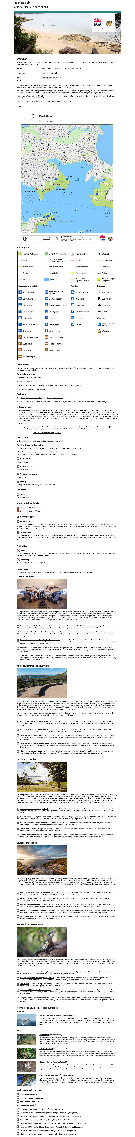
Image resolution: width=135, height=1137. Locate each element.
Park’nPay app (24, 420)
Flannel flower (45, 1062)
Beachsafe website (56, 526)
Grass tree (44, 1035)
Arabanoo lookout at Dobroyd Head (35, 98)
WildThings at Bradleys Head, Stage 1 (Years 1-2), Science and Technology (48, 1134)
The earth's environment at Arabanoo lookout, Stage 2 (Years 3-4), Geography (50, 1116)
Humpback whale (47, 1015)
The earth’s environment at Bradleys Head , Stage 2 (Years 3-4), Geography (49, 1113)
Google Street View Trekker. (61, 101)
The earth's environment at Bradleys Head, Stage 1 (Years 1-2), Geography (48, 1120)
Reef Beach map (30, 511)
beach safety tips (101, 526)
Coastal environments (28, 1095)
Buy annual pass (41, 433)
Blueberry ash (45, 1049)
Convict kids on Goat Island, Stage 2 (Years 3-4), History (41, 1109)
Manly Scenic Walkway (56, 91)
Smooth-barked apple (49, 1075)
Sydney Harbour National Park (52, 69)
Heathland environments (29, 1102)
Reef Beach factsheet (28, 507)
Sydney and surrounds (73, 69)
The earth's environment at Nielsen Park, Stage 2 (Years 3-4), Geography (48, 1131)
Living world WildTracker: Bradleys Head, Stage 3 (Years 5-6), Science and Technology (53, 1123)
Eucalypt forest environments (31, 1098)
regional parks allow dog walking (102, 554)
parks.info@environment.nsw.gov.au (32, 390)
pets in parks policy (29, 555)
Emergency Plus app (62, 535)
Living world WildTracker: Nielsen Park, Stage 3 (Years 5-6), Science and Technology (52, 1127)
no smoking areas (40, 563)
